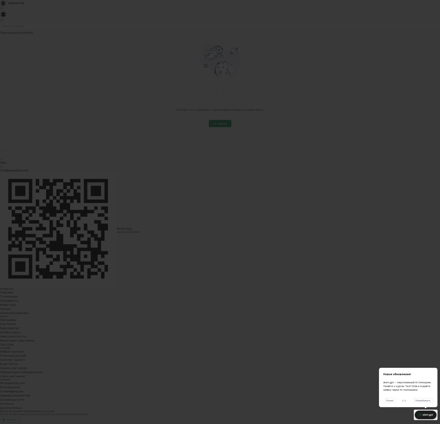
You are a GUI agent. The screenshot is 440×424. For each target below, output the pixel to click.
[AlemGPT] (426, 415)
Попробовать (423, 400)
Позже (389, 400)
